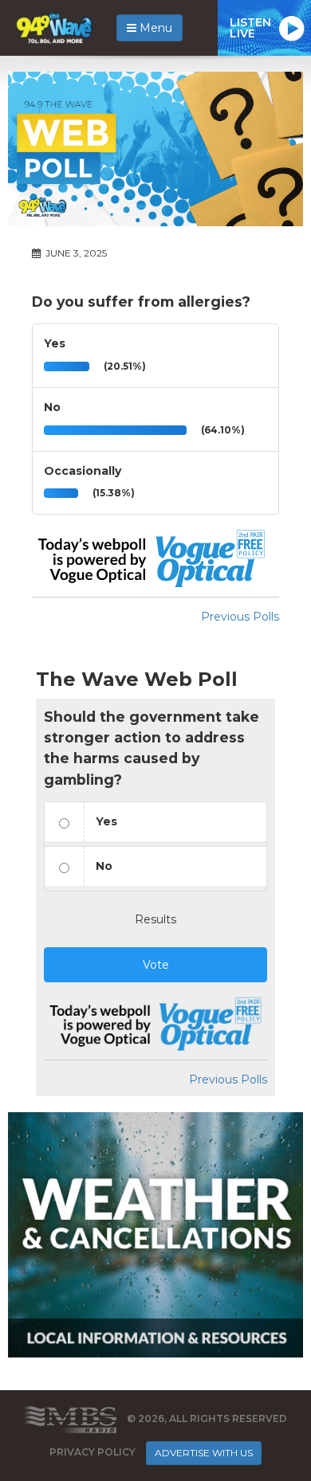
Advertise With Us (204, 1453)
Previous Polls (240, 616)
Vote (156, 965)
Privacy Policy (92, 1452)
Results (155, 919)
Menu (154, 28)
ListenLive (250, 28)
